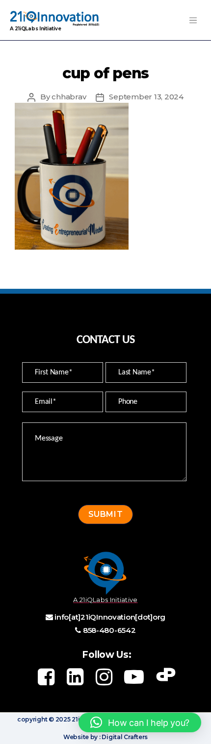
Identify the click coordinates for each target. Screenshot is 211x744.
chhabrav (69, 96)
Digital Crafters (124, 737)
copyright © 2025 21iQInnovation (67, 719)
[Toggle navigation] (193, 20)
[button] (140, 722)
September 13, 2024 (146, 96)
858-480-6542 (109, 630)
